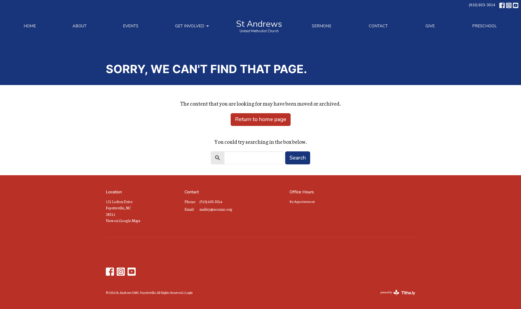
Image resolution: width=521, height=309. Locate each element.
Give (430, 26)
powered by (394, 297)
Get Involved (189, 26)
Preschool (484, 26)
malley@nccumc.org (215, 209)
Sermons (321, 26)
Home (30, 26)
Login (189, 292)
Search (298, 157)
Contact (378, 26)
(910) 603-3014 (482, 5)
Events (130, 26)
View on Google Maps (123, 220)
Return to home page (260, 119)
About (79, 26)
